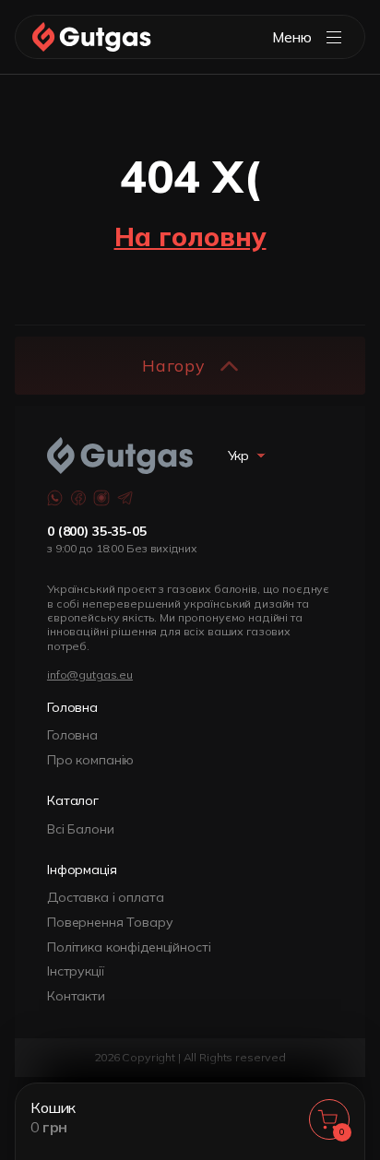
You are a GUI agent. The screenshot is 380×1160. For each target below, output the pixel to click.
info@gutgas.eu (90, 674)
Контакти (76, 996)
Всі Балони (80, 829)
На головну (190, 236)
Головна (72, 735)
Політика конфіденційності (129, 947)
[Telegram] (125, 498)
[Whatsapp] (55, 498)
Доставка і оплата (105, 897)
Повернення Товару (110, 922)
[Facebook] (78, 498)
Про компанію (90, 760)
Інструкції (75, 971)
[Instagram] (101, 498)
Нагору (173, 365)
